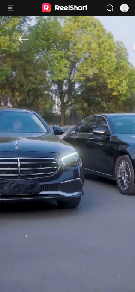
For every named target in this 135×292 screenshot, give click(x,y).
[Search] (109, 8)
